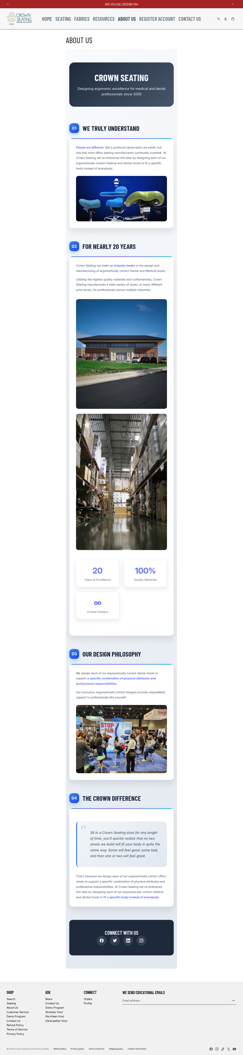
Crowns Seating (21, 1049)
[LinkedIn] (128, 940)
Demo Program (16, 1016)
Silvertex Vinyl (54, 1012)
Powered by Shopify (39, 1049)
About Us (12, 1007)
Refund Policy (15, 1025)
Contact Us (13, 1020)
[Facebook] (102, 940)
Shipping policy (116, 1049)
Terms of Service (17, 1029)
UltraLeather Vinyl (56, 1020)
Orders (88, 999)
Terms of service (96, 1049)
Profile (88, 1003)
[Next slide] (232, 4)
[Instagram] (141, 940)
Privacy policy (77, 1049)
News (48, 999)
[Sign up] (233, 1001)
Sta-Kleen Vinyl (54, 1016)
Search (11, 999)
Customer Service (18, 1012)
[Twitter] (115, 940)
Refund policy (60, 1049)
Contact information (137, 1049)
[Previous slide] (7, 4)
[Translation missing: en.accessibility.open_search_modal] (218, 18)
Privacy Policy (15, 1034)
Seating (11, 1003)
